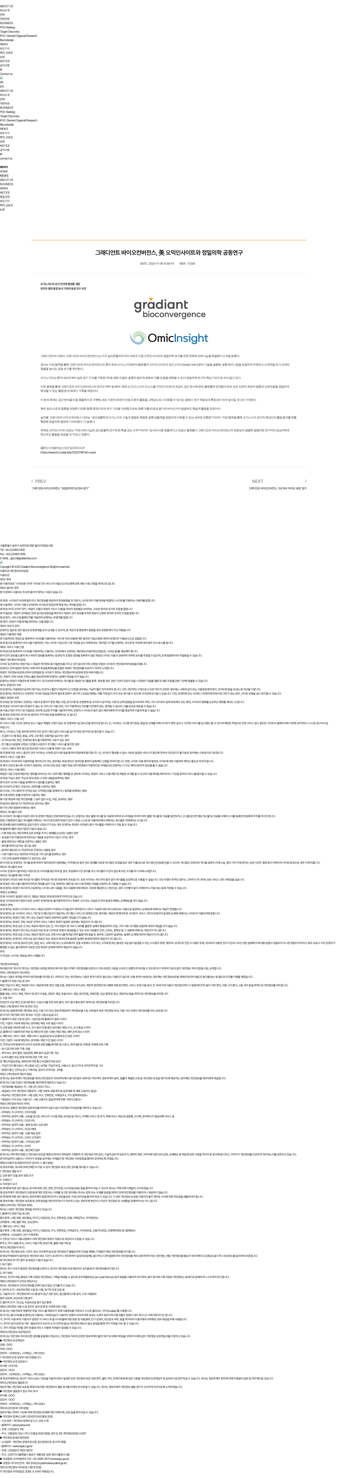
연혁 (2, 14)
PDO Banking (7, 27)
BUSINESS (6, 23)
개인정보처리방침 (19, 571)
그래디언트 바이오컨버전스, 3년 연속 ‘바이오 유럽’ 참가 (277, 488)
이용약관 (4, 571)
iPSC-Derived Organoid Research (18, 36)
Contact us (6, 74)
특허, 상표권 (6, 52)
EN (2, 86)
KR (1, 82)
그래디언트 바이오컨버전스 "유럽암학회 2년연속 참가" (60, 488)
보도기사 (4, 48)
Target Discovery (9, 31)
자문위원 (4, 19)
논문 (2, 57)
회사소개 (4, 10)
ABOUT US (6, 6)
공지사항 (4, 65)
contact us (6, 158)
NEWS (4, 44)
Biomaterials (7, 40)
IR (1, 69)
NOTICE (5, 61)
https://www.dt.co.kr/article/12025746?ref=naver (68, 452)
